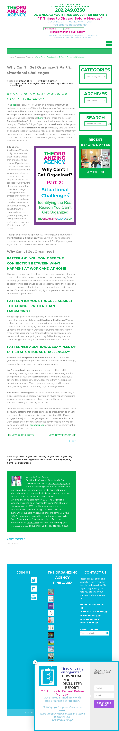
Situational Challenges (52, 459)
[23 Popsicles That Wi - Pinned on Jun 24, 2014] (51, 620)
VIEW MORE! (93, 172)
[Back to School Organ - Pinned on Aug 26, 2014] (51, 591)
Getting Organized (48, 456)
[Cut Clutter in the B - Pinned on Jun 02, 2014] (51, 656)
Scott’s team (33, 522)
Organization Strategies (24, 57)
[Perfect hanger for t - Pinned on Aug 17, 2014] (51, 613)
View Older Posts (23, 435)
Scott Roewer (49, 81)
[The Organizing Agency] (34, 581)
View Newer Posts (60, 435)
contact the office (19, 526)
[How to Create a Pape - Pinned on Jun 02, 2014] (51, 648)
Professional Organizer (26, 459)
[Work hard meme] (51, 598)
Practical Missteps (51, 83)
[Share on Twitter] (60, 447)
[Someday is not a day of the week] (51, 606)
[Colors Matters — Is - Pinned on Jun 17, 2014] (51, 627)
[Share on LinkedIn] (72, 447)
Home (10, 57)
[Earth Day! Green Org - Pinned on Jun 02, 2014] (51, 641)
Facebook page (36, 425)
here (40, 118)
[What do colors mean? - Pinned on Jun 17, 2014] (51, 634)
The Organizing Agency (59, 483)
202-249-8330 (61, 526)
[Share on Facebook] (54, 447)
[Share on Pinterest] (66, 447)
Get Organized (28, 456)
